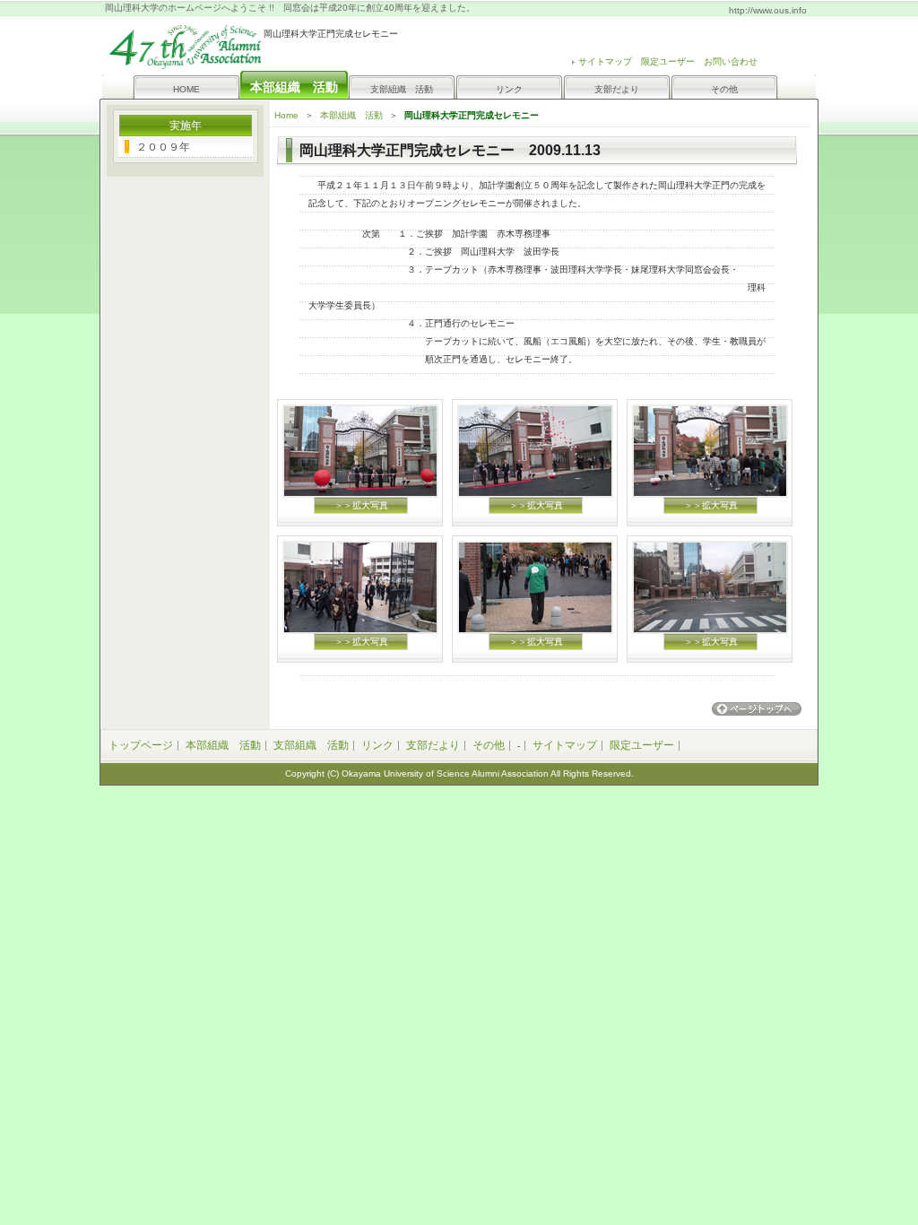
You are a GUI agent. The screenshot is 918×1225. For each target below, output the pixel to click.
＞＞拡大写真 (361, 505)
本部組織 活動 (351, 115)
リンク (509, 89)
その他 (724, 89)
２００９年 (163, 147)
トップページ (140, 745)
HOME (186, 89)
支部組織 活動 (401, 89)
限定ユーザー (668, 61)
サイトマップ (565, 745)
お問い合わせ (731, 61)
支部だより (616, 89)
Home (286, 115)
